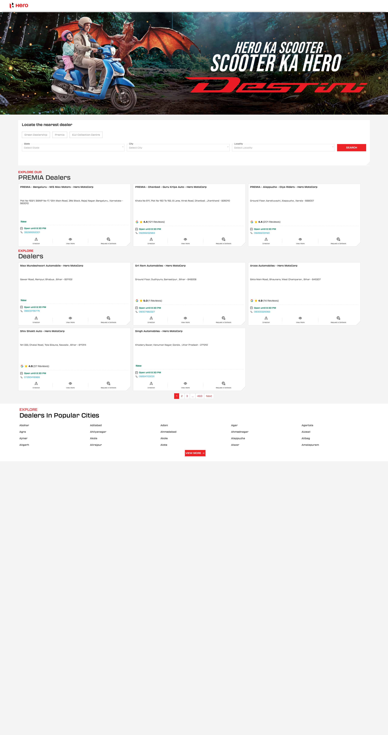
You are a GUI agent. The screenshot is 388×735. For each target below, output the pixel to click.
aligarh (24, 444)
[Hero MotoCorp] (19, 5)
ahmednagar (239, 431)
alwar (235, 444)
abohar (24, 425)
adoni (164, 425)
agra (22, 431)
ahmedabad (168, 431)
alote (164, 444)
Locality (238, 144)
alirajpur (96, 444)
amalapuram (310, 444)
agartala (307, 425)
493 (199, 396)
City (131, 144)
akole (164, 438)
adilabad (96, 425)
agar (234, 425)
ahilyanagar (98, 431)
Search (351, 147)
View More (193, 453)
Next (209, 396)
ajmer (23, 438)
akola (93, 438)
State (27, 144)
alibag (306, 438)
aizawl (306, 431)
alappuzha (238, 438)
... (193, 396)
